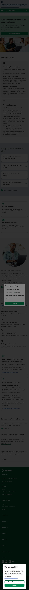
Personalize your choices (14, 581)
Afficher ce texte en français (11, 578)
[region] (14, 576)
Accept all (14, 585)
